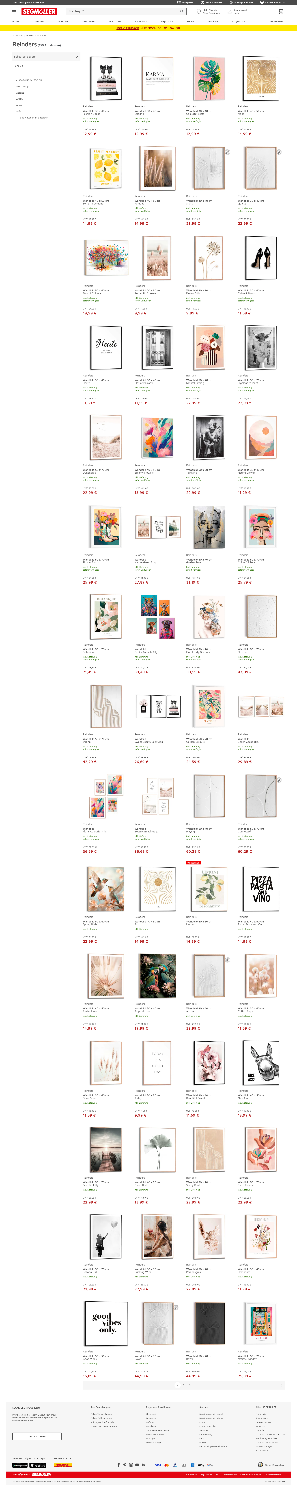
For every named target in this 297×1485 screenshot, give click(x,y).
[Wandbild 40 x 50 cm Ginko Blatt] (158, 1149)
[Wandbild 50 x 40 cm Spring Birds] (106, 886)
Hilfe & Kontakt (214, 2)
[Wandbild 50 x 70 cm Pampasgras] (209, 1236)
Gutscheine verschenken (158, 1430)
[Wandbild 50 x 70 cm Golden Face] (209, 526)
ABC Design (22, 86)
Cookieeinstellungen (250, 1474)
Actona (20, 92)
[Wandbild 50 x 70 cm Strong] (106, 706)
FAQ (201, 1438)
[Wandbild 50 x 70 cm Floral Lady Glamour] (209, 616)
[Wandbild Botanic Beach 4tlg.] (158, 796)
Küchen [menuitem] (39, 21)
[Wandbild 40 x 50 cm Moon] (261, 78)
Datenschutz (230, 1474)
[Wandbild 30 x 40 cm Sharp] (209, 168)
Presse (202, 1442)
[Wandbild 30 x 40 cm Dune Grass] (106, 1062)
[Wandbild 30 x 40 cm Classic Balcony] (158, 347)
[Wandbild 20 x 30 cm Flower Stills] (209, 257)
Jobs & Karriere (263, 1422)
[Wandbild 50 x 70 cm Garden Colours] (209, 706)
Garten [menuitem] (63, 21)
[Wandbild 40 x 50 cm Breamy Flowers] (158, 437)
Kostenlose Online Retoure (103, 1426)
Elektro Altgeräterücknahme (213, 1446)
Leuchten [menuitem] (88, 21)
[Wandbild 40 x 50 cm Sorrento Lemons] (106, 168)
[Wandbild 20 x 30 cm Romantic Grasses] (158, 257)
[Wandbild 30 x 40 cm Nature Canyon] (261, 437)
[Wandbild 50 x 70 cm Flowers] (261, 616)
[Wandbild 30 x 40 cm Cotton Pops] (261, 975)
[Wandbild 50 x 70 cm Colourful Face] (261, 526)
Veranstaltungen (154, 1442)
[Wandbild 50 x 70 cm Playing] (209, 796)
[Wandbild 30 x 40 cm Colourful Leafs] (209, 78)
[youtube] (137, 1465)
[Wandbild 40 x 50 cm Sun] (158, 886)
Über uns (260, 1426)
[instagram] (131, 1465)
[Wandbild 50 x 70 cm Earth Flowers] (261, 1149)
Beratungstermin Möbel (211, 1414)
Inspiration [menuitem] (277, 21)
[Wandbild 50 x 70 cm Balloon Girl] (106, 1236)
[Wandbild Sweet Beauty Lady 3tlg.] (158, 706)
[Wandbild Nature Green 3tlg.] (158, 526)
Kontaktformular (207, 1426)
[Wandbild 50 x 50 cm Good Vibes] (106, 1323)
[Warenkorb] (281, 11)
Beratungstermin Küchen (211, 1418)
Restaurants (262, 1418)
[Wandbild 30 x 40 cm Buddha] (158, 78)
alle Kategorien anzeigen (34, 117)
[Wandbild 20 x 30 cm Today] (158, 1062)
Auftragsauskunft (243, 2)
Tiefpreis (150, 1422)
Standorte (261, 1414)
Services (203, 1430)
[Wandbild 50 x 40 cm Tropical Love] (158, 975)
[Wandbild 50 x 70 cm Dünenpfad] (106, 437)
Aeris (19, 105)
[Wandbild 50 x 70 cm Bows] (158, 1323)
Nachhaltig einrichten (267, 1438)
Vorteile (260, 1430)
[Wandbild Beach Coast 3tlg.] (261, 706)
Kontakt (203, 1422)
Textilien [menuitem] (115, 21)
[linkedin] (143, 1465)
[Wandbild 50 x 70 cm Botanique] (106, 616)
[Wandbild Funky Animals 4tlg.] (158, 616)
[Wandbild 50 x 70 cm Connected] (261, 796)
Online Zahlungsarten (101, 1418)
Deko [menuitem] (190, 21)
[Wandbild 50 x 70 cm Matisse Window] (261, 1323)
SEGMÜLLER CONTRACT (268, 1442)
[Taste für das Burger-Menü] (14, 11)
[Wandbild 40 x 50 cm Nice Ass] (261, 1062)
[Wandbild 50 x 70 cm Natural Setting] (209, 347)
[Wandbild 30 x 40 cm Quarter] (261, 168)
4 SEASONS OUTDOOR (29, 80)
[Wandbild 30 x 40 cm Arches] (209, 975)
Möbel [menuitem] (16, 21)
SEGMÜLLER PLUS (275, 2)
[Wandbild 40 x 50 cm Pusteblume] (106, 975)
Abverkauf (151, 1414)
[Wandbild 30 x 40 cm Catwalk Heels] (261, 257)
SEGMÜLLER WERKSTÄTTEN (270, 1434)
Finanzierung (205, 1434)
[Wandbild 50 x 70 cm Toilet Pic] (209, 437)
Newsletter (151, 1426)
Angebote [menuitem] (238, 21)
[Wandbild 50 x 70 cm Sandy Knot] (209, 1149)
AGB (218, 1474)
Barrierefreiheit (273, 1474)
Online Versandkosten (101, 1414)
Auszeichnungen (264, 1446)
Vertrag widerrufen (273, 1481)
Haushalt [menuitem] (141, 21)
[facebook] (119, 1465)
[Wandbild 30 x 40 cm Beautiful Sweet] (209, 1062)
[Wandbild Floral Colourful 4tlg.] (106, 796)
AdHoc (20, 98)
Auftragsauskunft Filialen (102, 1422)
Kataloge (150, 1438)
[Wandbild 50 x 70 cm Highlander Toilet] (261, 347)
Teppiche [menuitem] (167, 21)
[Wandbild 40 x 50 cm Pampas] (158, 168)
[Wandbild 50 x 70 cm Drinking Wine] (158, 1236)
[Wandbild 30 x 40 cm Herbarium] (261, 1236)
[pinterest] (125, 1465)
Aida (18, 111)
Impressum (206, 1474)
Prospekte (187, 2)
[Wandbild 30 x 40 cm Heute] (106, 347)
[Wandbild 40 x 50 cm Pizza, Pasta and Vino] (261, 886)
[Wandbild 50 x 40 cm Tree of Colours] (106, 257)
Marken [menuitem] (213, 21)
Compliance (262, 1450)
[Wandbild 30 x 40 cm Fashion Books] (106, 78)
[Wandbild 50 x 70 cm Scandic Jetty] (106, 1149)
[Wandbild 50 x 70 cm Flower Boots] (106, 526)
